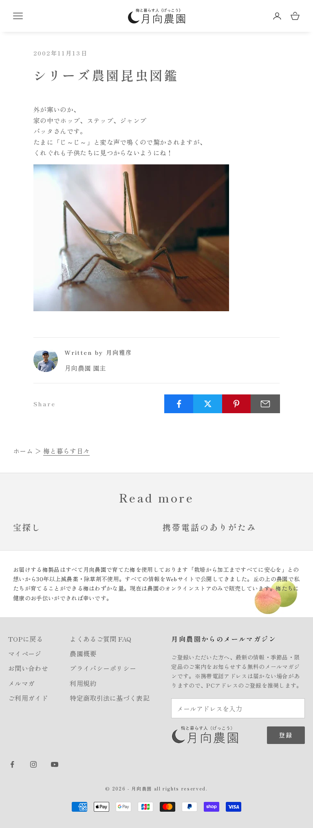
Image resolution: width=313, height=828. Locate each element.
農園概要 (83, 653)
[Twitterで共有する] (208, 404)
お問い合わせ (28, 668)
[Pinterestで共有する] (237, 404)
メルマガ (21, 683)
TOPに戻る (25, 639)
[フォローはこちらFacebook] (12, 764)
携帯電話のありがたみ (209, 527)
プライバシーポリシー (103, 668)
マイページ (25, 653)
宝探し (27, 527)
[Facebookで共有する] (179, 404)
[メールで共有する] (265, 404)
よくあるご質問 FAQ (101, 639)
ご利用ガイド (28, 698)
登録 (286, 735)
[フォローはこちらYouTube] (55, 764)
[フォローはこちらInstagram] (33, 764)
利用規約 (83, 683)
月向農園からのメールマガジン (223, 639)
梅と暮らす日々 (66, 451)
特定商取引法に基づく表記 (110, 698)
